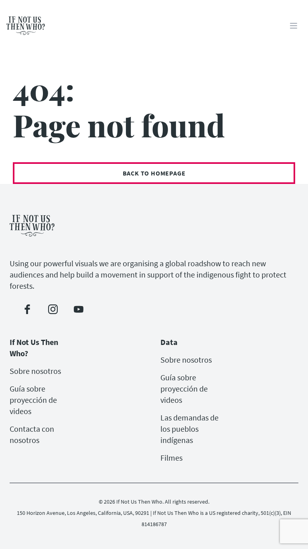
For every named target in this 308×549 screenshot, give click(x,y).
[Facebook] (27, 309)
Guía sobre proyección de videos (33, 400)
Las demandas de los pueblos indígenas (189, 428)
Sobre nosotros (35, 371)
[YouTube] (79, 309)
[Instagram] (53, 309)
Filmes (171, 458)
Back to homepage (154, 173)
